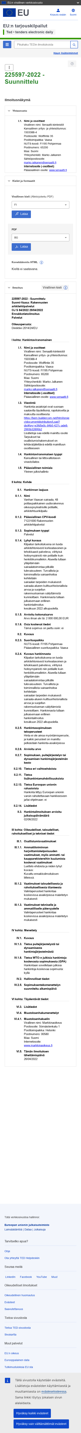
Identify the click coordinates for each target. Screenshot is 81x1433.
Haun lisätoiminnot (65, 53)
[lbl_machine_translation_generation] (41, 262)
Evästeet (10, 1302)
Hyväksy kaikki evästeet (32, 1413)
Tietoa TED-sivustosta (18, 1327)
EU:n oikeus (12, 1353)
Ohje (7, 1251)
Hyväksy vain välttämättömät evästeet (41, 1423)
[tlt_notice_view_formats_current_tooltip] (65, 288)
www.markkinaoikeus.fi (38, 1045)
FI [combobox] (15, 204)
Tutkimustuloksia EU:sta (19, 1367)
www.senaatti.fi (58, 170)
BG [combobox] (16, 237)
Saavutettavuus (14, 1309)
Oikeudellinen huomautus (20, 1295)
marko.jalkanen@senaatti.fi (40, 162)
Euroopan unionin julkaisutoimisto (27, 1224)
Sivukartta (10, 1334)
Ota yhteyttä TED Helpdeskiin (22, 1258)
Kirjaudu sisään (58, 14)
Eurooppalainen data (17, 1360)
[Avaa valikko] (9, 67)
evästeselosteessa (53, 1391)
